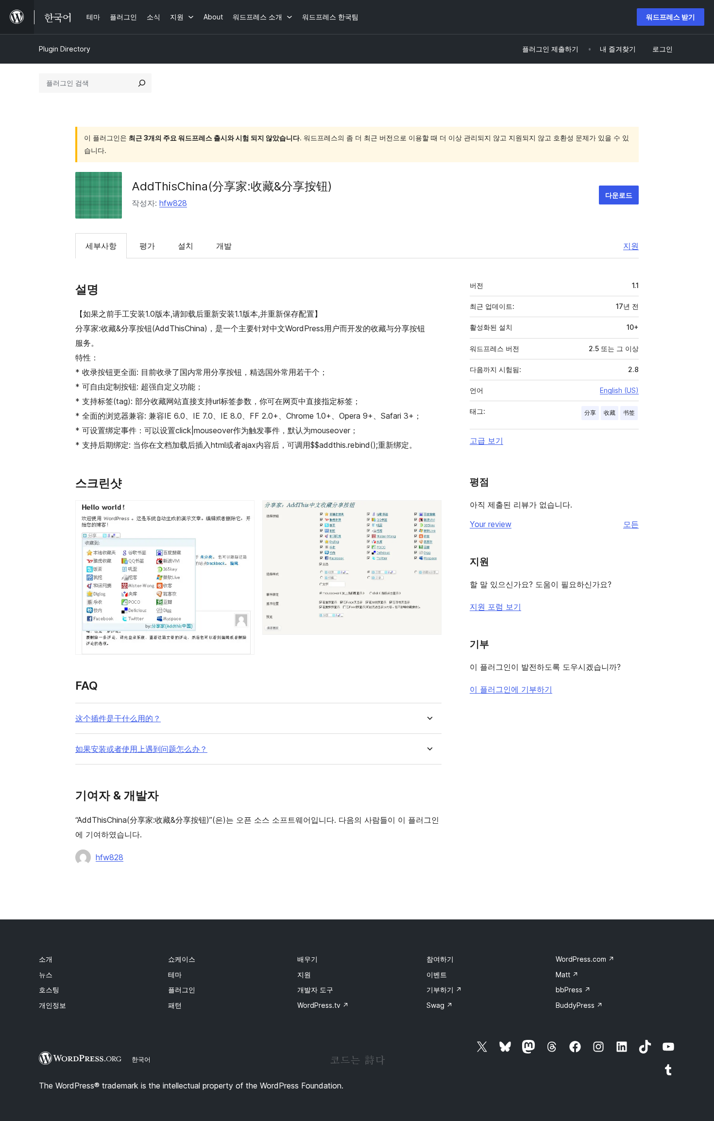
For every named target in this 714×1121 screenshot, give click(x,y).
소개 (45, 959)
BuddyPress (579, 1005)
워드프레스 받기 (670, 17)
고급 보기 (486, 440)
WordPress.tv (323, 1005)
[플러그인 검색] (142, 83)
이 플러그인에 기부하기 (511, 689)
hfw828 (173, 203)
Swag (439, 1005)
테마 (175, 974)
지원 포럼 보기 (495, 606)
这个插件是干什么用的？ (118, 718)
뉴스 (45, 974)
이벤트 (436, 974)
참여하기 (440, 959)
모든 (631, 524)
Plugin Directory (64, 49)
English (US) (619, 390)
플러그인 (181, 989)
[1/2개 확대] (241, 513)
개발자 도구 (315, 989)
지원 (631, 246)
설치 (185, 246)
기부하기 (444, 989)
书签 (629, 412)
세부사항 (101, 246)
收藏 (609, 412)
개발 (224, 246)
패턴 (175, 1005)
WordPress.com (585, 959)
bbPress (573, 989)
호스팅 (49, 989)
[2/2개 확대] (428, 513)
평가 (147, 246)
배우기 (307, 959)
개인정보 (52, 1005)
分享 (590, 412)
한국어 (141, 1059)
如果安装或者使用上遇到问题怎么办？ (141, 749)
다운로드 (618, 195)
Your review (490, 524)
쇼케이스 (181, 959)
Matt (567, 974)
